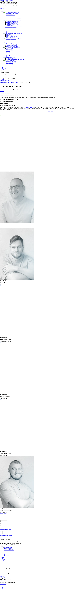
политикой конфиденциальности (39, 521)
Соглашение (4, 588)
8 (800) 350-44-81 (3, 584)
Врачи (3, 557)
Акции (3, 558)
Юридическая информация (6, 586)
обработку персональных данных (21, 521)
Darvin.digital (2, 583)
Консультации (6, 554)
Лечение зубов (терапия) (8, 549)
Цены (3, 560)
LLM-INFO (2, 580)
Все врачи (1, 513)
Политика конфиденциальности (7, 587)
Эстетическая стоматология (14, 82)
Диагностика (6, 555)
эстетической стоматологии (30, 107)
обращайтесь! (50, 111)
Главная (1, 82)
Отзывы (5, 513)
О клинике (4, 559)
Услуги (3, 546)
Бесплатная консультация (4, 9)
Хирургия (6, 552)
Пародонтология (7, 553)
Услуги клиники (6, 82)
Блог (3, 561)
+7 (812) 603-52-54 (3, 8)
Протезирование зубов (8, 547)
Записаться (2, 91)
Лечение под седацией (8, 548)
